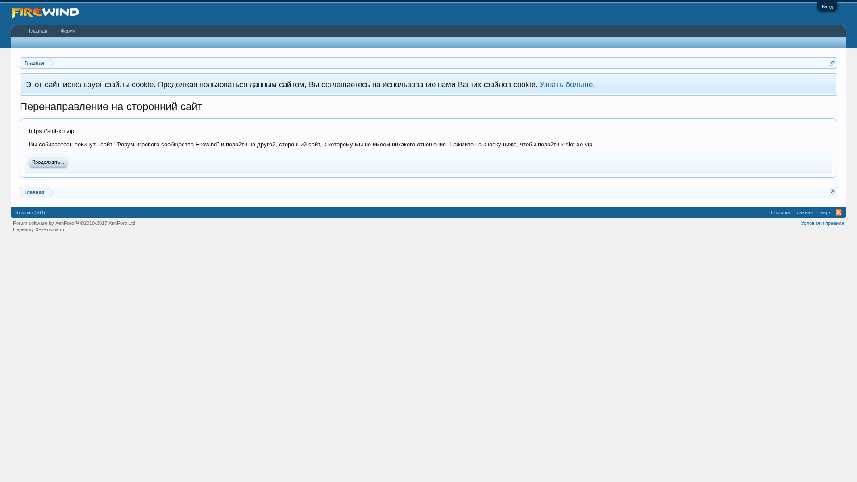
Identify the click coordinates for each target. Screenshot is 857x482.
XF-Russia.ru (49, 229)
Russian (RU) (30, 212)
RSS (839, 212)
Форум (68, 30)
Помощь (780, 212)
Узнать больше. (567, 84)
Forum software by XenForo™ (75, 223)
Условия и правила (822, 223)
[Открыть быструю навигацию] (832, 63)
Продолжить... (48, 162)
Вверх (824, 212)
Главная (38, 30)
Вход (827, 6)
